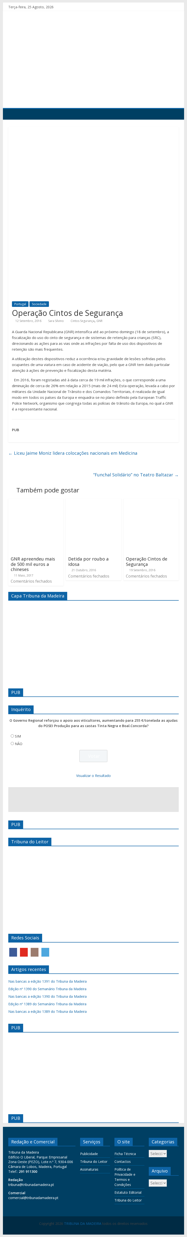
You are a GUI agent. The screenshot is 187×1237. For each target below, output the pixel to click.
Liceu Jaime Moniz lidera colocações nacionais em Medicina (72, 453)
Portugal (20, 304)
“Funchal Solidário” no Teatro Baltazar (136, 475)
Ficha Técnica (125, 1153)
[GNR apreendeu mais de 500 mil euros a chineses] (36, 501)
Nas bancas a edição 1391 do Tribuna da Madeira (47, 981)
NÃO (18, 743)
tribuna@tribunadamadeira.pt (31, 1184)
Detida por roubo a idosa (88, 561)
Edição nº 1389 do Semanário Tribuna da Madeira (47, 1004)
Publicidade (89, 1153)
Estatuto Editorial (127, 1192)
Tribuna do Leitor (93, 1161)
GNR (99, 321)
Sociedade (39, 304)
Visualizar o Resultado (93, 775)
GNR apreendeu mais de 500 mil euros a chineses (33, 564)
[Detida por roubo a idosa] (93, 501)
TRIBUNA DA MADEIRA (82, 1223)
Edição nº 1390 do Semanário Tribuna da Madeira (47, 989)
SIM (18, 736)
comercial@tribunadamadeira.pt (33, 1197)
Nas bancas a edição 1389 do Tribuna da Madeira (47, 1011)
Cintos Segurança (82, 321)
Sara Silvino (56, 321)
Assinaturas (89, 1169)
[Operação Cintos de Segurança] (151, 501)
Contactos (122, 1161)
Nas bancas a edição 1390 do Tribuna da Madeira (47, 996)
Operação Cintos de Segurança (146, 561)
